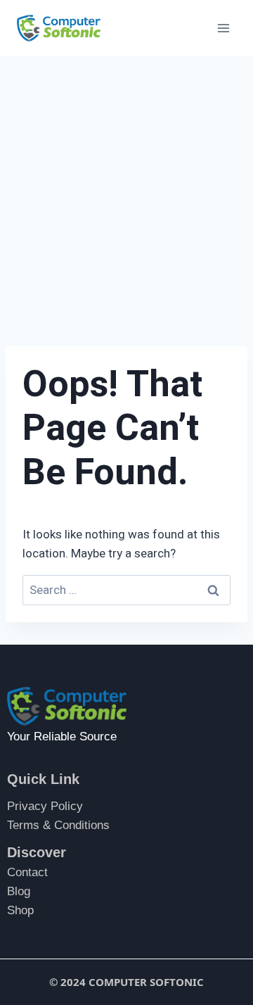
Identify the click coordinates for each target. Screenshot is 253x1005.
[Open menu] (223, 28)
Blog (18, 891)
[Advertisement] (126, 190)
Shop (20, 910)
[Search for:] (126, 590)
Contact (27, 872)
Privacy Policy (45, 806)
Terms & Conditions (58, 825)
